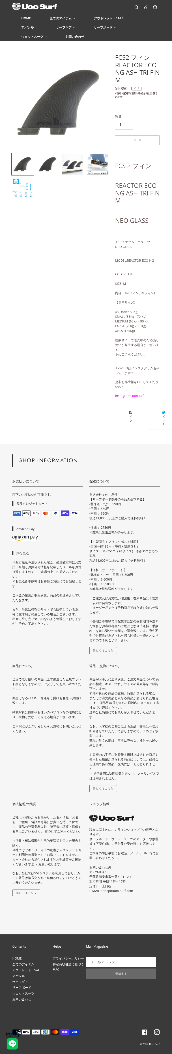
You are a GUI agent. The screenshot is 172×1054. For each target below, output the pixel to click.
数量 (118, 116)
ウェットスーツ (23, 993)
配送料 (127, 93)
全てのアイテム (23, 964)
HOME (17, 958)
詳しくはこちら (103, 650)
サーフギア (20, 981)
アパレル (18, 976)
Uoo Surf (154, 1044)
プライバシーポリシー (68, 958)
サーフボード (21, 987)
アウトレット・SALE (26, 970)
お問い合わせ (21, 999)
